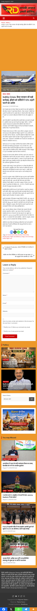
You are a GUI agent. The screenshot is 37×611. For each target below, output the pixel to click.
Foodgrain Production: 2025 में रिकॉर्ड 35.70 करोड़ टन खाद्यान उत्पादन (19, 248)
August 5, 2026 (7, 499)
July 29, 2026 (6, 531)
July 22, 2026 (6, 562)
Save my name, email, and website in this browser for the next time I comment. (18, 322)
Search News (7, 395)
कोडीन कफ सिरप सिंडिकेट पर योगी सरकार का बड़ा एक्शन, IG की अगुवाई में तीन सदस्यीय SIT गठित (18, 255)
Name (5, 295)
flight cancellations (15, 236)
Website (5, 311)
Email (5, 303)
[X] (15, 232)
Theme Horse (21, 602)
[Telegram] (22, 232)
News (8, 94)
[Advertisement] (18, 48)
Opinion (10, 490)
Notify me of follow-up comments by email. (17, 327)
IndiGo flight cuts (7, 238)
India (4, 94)
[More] (25, 232)
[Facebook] (11, 232)
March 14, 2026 (7, 366)
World (14, 459)
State (9, 522)
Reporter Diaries (16, 366)
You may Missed (9, 438)
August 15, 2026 (7, 468)
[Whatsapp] (18, 232)
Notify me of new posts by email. (14, 331)
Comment (6, 273)
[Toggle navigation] (3, 18)
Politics (6, 345)
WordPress (24, 604)
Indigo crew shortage (27, 236)
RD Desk (16, 106)
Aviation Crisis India (23, 235)
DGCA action (6, 236)
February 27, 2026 (8, 388)
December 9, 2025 (8, 106)
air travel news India (11, 235)
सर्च (32, 399)
